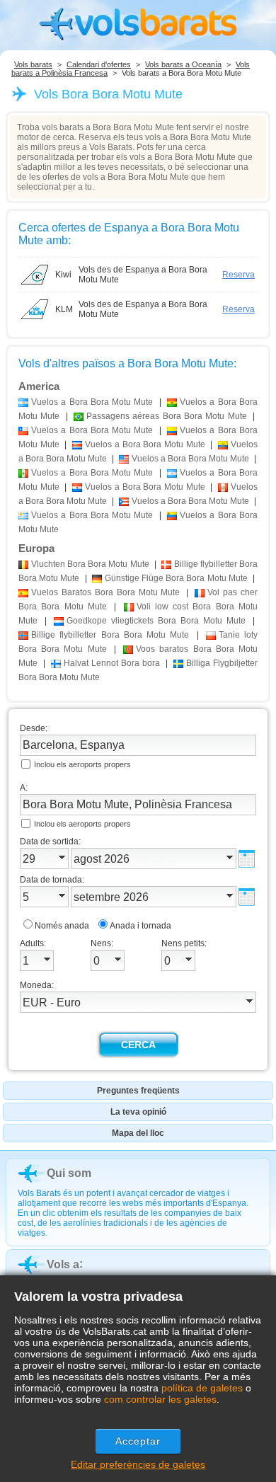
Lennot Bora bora (112, 663)
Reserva (238, 275)
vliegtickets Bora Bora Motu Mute (156, 621)
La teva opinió (138, 1112)
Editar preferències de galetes (138, 1464)
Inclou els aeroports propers (82, 764)
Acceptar (138, 1441)
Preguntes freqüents (138, 1091)
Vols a (63, 1264)
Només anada (62, 926)
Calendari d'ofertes (99, 64)
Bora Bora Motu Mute (90, 564)
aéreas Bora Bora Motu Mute (166, 416)
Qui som (69, 1173)
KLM (64, 309)
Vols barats (33, 64)
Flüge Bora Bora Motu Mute (176, 578)
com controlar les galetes (160, 1399)
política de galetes (202, 1388)
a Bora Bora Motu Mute (92, 402)
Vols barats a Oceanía (183, 64)
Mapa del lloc (138, 1133)
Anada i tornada (140, 926)
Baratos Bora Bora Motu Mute (105, 592)
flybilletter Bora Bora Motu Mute (110, 635)
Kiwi (63, 275)
